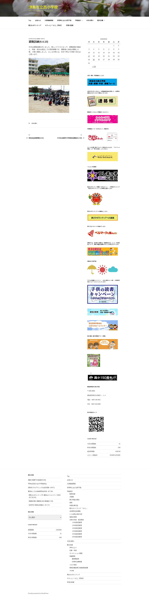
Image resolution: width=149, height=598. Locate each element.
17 (89, 56)
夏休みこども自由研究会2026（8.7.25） (41, 491)
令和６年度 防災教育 (77, 520)
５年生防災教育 (77, 534)
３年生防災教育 (77, 528)
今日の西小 (89, 20)
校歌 (71, 502)
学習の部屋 (69, 25)
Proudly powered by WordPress (38, 593)
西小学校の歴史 (74, 500)
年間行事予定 (74, 505)
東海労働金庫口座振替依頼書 (79, 568)
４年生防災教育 (77, 531)
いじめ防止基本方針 (76, 514)
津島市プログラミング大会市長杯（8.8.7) (41, 487)
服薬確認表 (75, 559)
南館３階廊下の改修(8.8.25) (37, 480)
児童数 (72, 497)
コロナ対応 (73, 565)
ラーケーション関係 (76, 553)
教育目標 (72, 494)
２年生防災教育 (77, 525)
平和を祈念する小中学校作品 (37, 484)
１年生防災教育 (77, 522)
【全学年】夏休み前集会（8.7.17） (39, 505)
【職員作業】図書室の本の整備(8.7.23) (40, 501)
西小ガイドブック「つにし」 (79, 508)
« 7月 (94, 66)
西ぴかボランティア (34, 25)
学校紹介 (78, 20)
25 (94, 59)
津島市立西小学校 (43, 7)
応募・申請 (73, 550)
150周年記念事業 (75, 511)
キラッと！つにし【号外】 (53, 25)
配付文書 (100, 20)
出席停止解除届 (77, 561)
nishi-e (43, 38)
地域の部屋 (73, 517)
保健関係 (72, 556)
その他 (72, 570)
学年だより (73, 547)
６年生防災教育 (77, 537)
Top (29, 20)
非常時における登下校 (64, 20)
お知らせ (38, 20)
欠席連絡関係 (49, 20)
